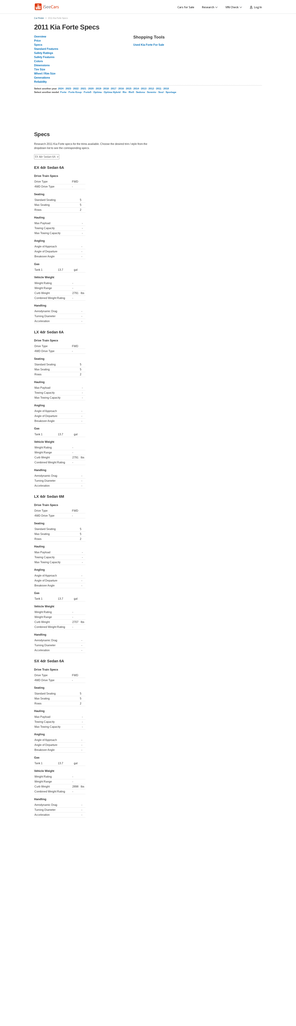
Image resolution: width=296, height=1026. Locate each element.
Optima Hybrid (112, 92)
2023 (68, 88)
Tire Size (39, 69)
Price (37, 40)
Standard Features (46, 48)
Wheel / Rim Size (45, 73)
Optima (97, 92)
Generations (42, 77)
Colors (38, 61)
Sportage (171, 92)
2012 (151, 88)
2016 (121, 88)
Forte (63, 92)
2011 (158, 88)
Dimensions (42, 65)
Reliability (40, 81)
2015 (128, 88)
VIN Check (232, 7)
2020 (91, 88)
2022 (76, 88)
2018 (106, 88)
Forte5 (87, 92)
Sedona (140, 92)
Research (208, 7)
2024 (61, 88)
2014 (136, 88)
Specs (38, 44)
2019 (98, 88)
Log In (257, 7)
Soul (161, 92)
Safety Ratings (43, 53)
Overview (40, 36)
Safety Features (44, 57)
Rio (125, 92)
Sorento (151, 92)
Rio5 (131, 92)
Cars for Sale (185, 7)
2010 (166, 88)
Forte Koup (75, 92)
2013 (143, 88)
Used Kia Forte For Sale (148, 44)
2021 (83, 88)
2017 (113, 88)
